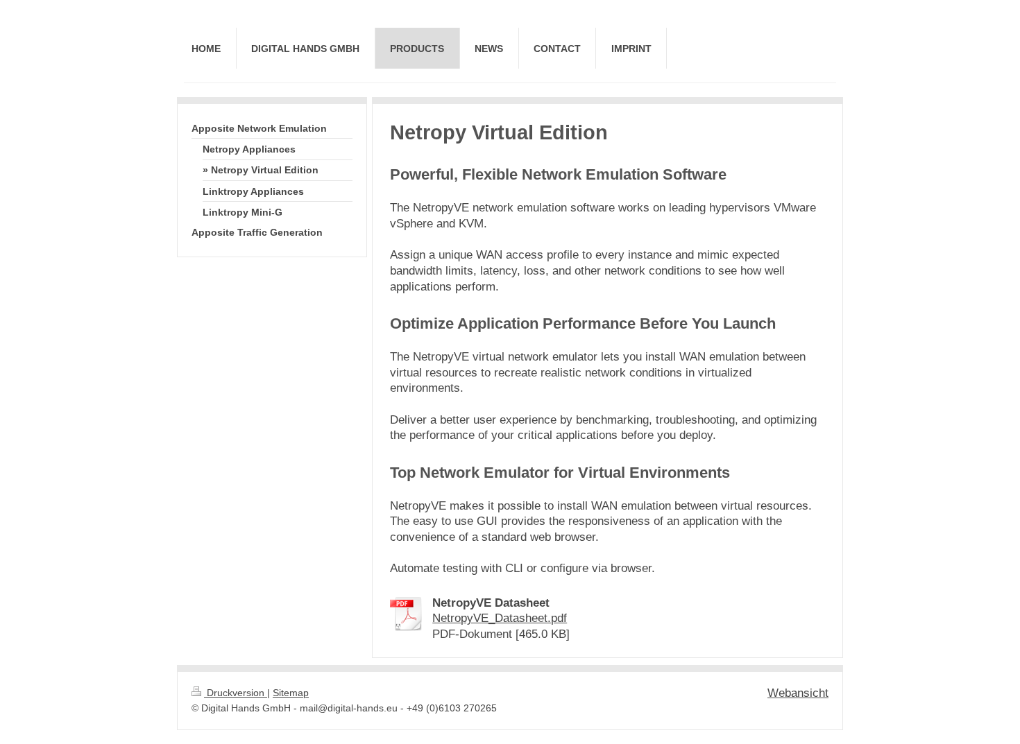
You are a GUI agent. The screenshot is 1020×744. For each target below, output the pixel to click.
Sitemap (291, 693)
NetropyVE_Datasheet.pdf (499, 618)
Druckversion (235, 693)
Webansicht (797, 693)
